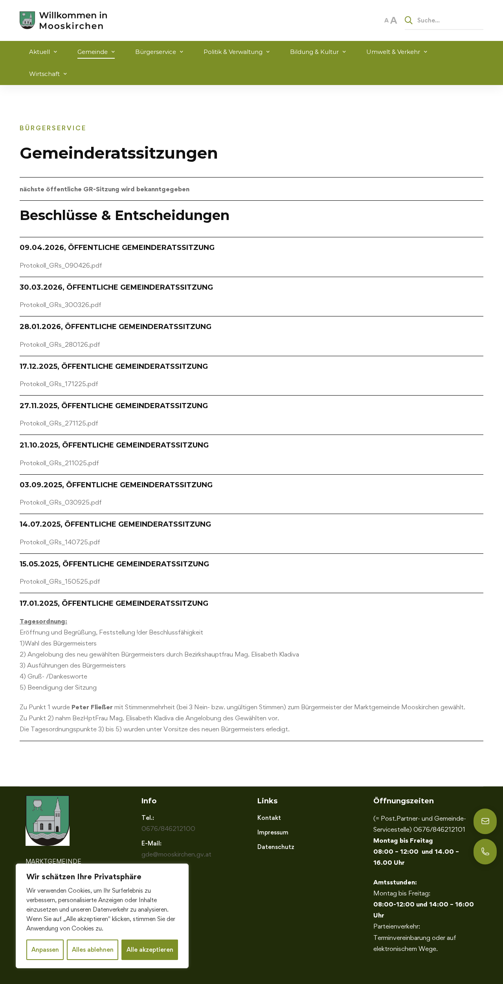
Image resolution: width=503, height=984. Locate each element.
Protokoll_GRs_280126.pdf (60, 344)
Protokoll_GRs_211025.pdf (59, 463)
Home (28, 97)
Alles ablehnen (93, 949)
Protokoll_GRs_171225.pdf (59, 384)
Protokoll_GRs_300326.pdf (60, 305)
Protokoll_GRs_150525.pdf (60, 581)
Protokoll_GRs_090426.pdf (61, 265)
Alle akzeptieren (150, 949)
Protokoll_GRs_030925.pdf (61, 502)
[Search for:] (444, 20)
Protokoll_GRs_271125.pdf (59, 423)
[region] (102, 916)
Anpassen (45, 949)
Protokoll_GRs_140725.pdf (60, 542)
